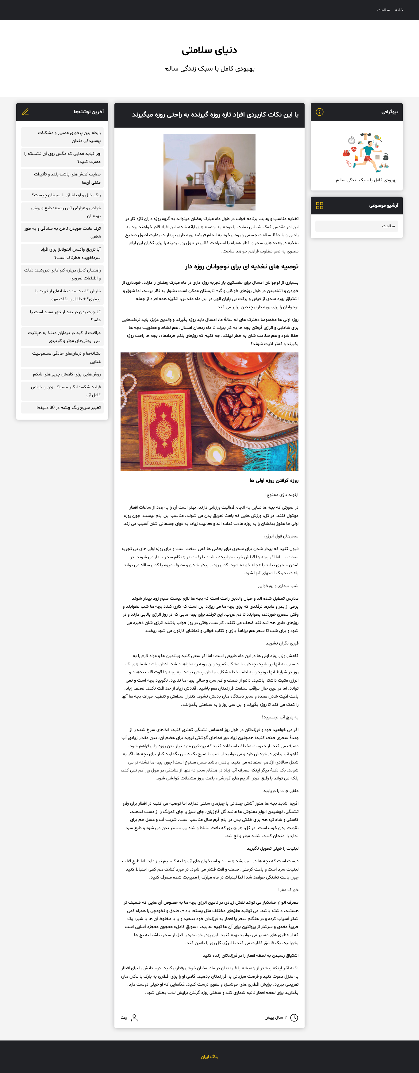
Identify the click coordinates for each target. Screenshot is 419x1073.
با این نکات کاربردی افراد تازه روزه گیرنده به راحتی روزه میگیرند (215, 115)
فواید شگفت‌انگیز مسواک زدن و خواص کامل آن (66, 391)
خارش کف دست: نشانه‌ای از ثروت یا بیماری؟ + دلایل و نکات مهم (68, 295)
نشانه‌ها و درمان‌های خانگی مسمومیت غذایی (66, 357)
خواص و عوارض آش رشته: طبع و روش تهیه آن (66, 212)
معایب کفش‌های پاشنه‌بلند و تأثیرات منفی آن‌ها (67, 178)
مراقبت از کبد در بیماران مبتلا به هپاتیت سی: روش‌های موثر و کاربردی (64, 337)
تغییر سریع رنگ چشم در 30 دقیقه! (69, 408)
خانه (399, 10)
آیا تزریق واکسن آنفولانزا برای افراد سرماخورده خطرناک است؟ (71, 253)
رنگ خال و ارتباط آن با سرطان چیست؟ (66, 195)
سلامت (383, 10)
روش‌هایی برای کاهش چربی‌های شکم (67, 374)
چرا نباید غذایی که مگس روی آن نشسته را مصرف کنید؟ (62, 158)
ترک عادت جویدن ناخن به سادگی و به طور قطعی (63, 232)
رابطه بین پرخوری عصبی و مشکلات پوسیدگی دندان (69, 137)
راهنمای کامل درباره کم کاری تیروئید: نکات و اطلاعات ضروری (62, 274)
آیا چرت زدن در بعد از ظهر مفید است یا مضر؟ (65, 316)
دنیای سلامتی (209, 51)
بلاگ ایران (209, 1057)
